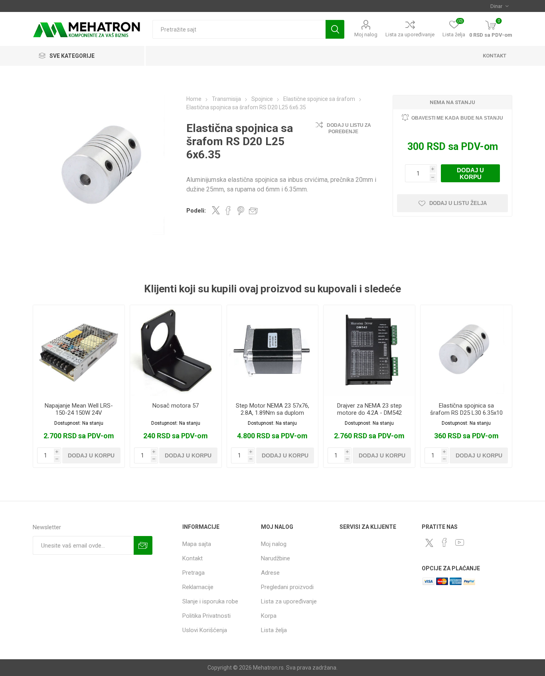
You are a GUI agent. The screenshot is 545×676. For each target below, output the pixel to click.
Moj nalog (365, 34)
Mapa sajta (196, 544)
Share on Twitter (216, 210)
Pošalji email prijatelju (253, 210)
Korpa (268, 615)
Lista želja (274, 630)
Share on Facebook (228, 210)
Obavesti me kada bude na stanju (457, 118)
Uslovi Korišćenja (204, 630)
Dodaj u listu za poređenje (349, 128)
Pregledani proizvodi (287, 587)
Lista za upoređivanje (409, 34)
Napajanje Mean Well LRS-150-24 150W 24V (79, 409)
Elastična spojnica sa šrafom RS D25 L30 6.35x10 (466, 409)
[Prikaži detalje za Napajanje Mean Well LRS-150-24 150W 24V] (78, 350)
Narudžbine (275, 558)
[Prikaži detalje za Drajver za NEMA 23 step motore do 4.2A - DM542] (369, 350)
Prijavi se (143, 545)
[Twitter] (429, 542)
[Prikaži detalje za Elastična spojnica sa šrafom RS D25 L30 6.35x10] (466, 350)
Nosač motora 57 (175, 405)
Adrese (270, 572)
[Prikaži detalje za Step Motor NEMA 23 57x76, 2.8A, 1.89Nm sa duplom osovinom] (272, 350)
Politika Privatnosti (206, 615)
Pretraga (335, 29)
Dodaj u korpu (470, 173)
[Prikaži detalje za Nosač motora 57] (175, 350)
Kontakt (192, 558)
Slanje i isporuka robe (210, 601)
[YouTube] (459, 542)
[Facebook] (444, 542)
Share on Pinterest (241, 210)
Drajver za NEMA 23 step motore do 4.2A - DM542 (369, 409)
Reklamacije (197, 587)
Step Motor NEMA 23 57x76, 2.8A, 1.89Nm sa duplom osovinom (272, 413)
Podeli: (196, 210)
